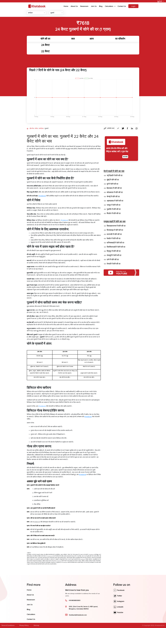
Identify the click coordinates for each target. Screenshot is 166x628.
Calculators (109, 6)
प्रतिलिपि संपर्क (110, 128)
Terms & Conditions (7, 625)
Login (133, 6)
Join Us (94, 6)
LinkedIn (120, 607)
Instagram (120, 601)
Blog (100, 6)
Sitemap (36, 625)
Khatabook (64, 220)
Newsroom (84, 6)
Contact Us (122, 6)
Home (66, 6)
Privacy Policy (24, 625)
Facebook (120, 590)
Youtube (120, 612)
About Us (74, 6)
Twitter (119, 596)
